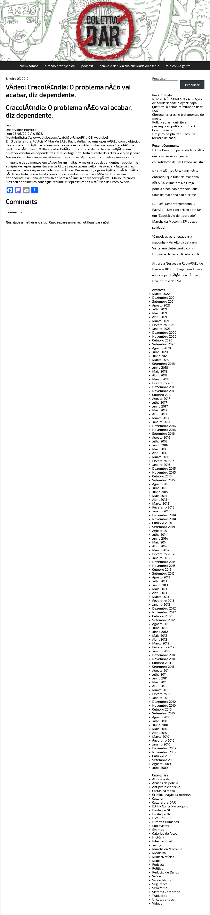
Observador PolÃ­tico (21, 129)
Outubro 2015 (162, 476)
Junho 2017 (160, 406)
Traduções (159, 895)
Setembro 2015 (163, 480)
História (158, 837)
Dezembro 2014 (164, 515)
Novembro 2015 (164, 472)
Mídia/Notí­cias (163, 857)
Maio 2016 (159, 449)
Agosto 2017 (161, 398)
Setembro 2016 (163, 433)
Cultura (157, 798)
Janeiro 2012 (161, 651)
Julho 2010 (159, 721)
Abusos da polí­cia (165, 783)
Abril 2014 (159, 546)
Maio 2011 (159, 682)
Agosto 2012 (161, 624)
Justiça (157, 845)
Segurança (159, 884)
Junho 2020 (160, 356)
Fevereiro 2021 (163, 325)
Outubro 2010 (162, 709)
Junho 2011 (159, 678)
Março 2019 (160, 360)
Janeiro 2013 (161, 604)
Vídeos (157, 903)
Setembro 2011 (163, 666)
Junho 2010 (160, 725)
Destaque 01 (161, 810)
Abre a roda (161, 779)
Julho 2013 (159, 581)
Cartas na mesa (163, 791)
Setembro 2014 (163, 527)
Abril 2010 (159, 732)
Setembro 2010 (163, 713)
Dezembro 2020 (164, 332)
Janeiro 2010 (161, 744)
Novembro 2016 (164, 429)
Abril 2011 (159, 686)
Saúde (156, 876)
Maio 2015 (159, 495)
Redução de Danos (165, 872)
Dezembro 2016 (164, 426)
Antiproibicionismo (166, 787)
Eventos (158, 829)
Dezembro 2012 (164, 608)
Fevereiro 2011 (163, 694)
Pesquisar (159, 78)
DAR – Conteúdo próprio (170, 806)
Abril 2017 (159, 414)
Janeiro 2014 (161, 558)
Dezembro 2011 (163, 655)
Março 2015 (160, 503)
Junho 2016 (160, 445)
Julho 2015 (159, 488)
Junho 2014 (160, 538)
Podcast (87, 66)
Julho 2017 (159, 402)
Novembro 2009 (164, 752)
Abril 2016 (159, 453)
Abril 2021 (159, 317)
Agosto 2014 (161, 530)
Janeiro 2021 (161, 328)
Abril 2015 (159, 499)
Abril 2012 (159, 639)
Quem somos (28, 66)
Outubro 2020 (162, 340)
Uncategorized (163, 899)
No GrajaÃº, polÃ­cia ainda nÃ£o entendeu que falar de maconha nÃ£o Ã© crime (175, 177)
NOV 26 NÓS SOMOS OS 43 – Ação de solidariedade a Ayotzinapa (177, 101)
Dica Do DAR (161, 818)
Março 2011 (160, 690)
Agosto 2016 (161, 437)
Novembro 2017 (164, 391)
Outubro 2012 (162, 616)
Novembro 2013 (164, 565)
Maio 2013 (159, 589)
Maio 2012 (159, 635)
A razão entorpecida (60, 66)
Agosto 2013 (161, 577)
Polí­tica (157, 868)
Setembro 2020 (163, 344)
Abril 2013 (159, 593)
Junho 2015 (160, 492)
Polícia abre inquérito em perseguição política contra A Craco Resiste (173, 126)
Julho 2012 (159, 628)
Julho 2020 (160, 352)
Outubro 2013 (161, 569)
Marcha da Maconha (167, 849)
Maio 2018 (159, 371)
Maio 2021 (159, 313)
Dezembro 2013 (164, 562)
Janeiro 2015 (161, 511)
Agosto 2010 (161, 717)
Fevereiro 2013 (163, 600)
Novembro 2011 (163, 659)
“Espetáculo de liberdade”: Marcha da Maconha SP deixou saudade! (174, 221)
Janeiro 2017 (161, 422)
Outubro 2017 (161, 394)
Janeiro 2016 (161, 464)
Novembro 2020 (164, 336)
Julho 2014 (159, 534)
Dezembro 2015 (164, 468)
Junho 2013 (160, 585)
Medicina (159, 853)
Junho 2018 (160, 367)
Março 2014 (160, 550)
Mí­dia (156, 860)
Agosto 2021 (161, 305)
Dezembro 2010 (164, 701)
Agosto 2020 (161, 348)
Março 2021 (160, 321)
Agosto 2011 (161, 670)
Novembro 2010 (164, 705)
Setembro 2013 (163, 573)
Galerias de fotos (164, 833)
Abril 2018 (159, 375)
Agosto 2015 (161, 484)
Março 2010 (160, 736)
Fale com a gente (178, 66)
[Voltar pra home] (105, 30)
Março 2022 (161, 293)
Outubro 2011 (161, 663)
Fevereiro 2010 (163, 740)
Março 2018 (160, 379)
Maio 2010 (159, 729)
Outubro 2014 (162, 523)
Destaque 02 (161, 814)
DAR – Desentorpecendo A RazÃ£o (178, 150)
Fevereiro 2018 (163, 383)
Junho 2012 (160, 631)
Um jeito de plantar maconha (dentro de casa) (173, 136)
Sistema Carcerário (166, 892)
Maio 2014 (159, 542)
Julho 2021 (159, 309)
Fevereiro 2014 (163, 554)
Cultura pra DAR (164, 802)
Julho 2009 (160, 767)
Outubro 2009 (162, 756)
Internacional (162, 841)
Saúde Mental (162, 880)
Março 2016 (160, 457)
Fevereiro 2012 (163, 647)
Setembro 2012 (163, 620)
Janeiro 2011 (161, 697)
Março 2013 (160, 596)
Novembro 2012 (164, 612)
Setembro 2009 (163, 760)
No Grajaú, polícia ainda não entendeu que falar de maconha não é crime (175, 188)
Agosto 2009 (161, 764)
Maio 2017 (159, 410)
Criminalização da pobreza (172, 794)
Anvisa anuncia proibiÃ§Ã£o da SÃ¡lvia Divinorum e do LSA (177, 275)
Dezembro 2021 (164, 297)
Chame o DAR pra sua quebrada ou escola (129, 66)
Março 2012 (160, 643)
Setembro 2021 (163, 301)
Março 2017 (160, 418)
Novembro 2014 (164, 519)
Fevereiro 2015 (163, 507)
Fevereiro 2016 (163, 461)
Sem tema (159, 888)
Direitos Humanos (165, 822)
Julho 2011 (159, 674)
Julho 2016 (159, 441)
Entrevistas (160, 825)
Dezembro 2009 (164, 748)
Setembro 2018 (163, 363)
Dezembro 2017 (164, 387)
